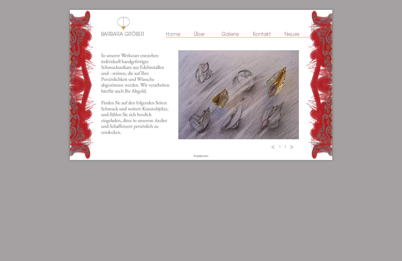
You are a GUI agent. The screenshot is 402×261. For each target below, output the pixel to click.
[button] (273, 146)
